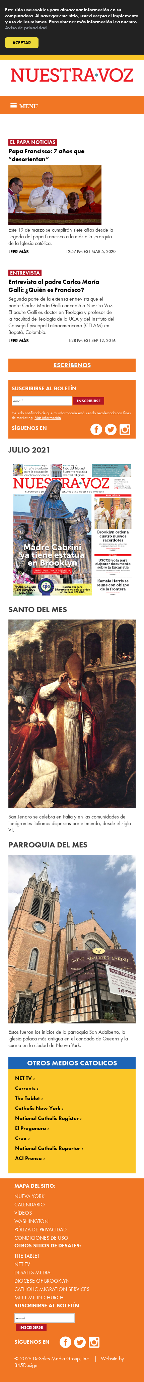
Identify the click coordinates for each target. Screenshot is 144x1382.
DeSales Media (32, 1272)
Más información (47, 417)
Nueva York (29, 1196)
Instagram (125, 430)
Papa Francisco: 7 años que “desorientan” (46, 155)
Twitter (110, 430)
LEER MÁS (18, 252)
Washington (31, 1221)
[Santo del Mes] (72, 714)
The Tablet (27, 1098)
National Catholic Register (47, 1118)
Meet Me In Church (39, 1297)
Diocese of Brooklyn (42, 1280)
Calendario (29, 1204)
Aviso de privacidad (26, 28)
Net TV (22, 1264)
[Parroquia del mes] (72, 939)
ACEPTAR (21, 43)
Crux (21, 1138)
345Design (26, 1365)
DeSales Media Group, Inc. (61, 1358)
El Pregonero (30, 1128)
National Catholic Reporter (47, 1148)
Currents (25, 1088)
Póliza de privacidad (40, 1229)
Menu (28, 105)
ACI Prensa (28, 1158)
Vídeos (23, 1212)
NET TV (23, 1078)
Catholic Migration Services (51, 1289)
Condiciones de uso (41, 1237)
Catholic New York (38, 1108)
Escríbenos (72, 365)
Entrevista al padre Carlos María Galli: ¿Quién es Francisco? (53, 286)
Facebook (96, 430)
